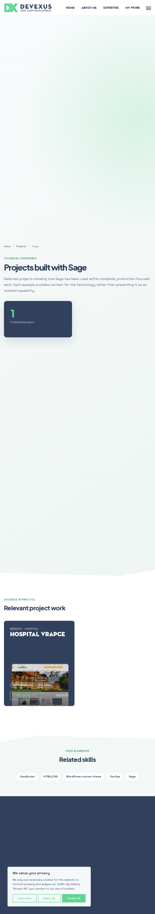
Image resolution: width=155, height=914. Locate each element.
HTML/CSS (50, 776)
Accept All (73, 898)
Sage (132, 776)
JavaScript (27, 776)
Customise (24, 898)
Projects (21, 246)
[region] (49, 886)
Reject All (49, 898)
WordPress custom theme (83, 776)
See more (23, 695)
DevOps (115, 776)
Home (70, 7)
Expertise (111, 7)
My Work (133, 7)
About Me (89, 7)
